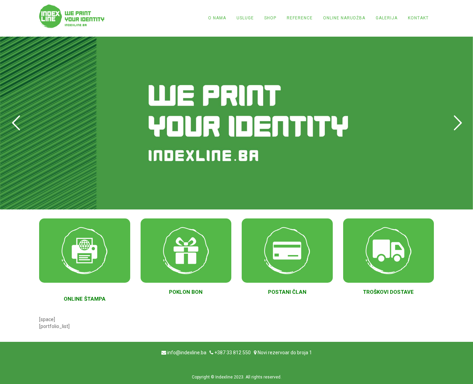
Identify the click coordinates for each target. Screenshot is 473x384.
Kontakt (418, 18)
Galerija (387, 18)
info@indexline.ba (186, 352)
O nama (217, 18)
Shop (270, 18)
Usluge (245, 18)
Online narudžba (344, 18)
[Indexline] (71, 16)
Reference (300, 18)
